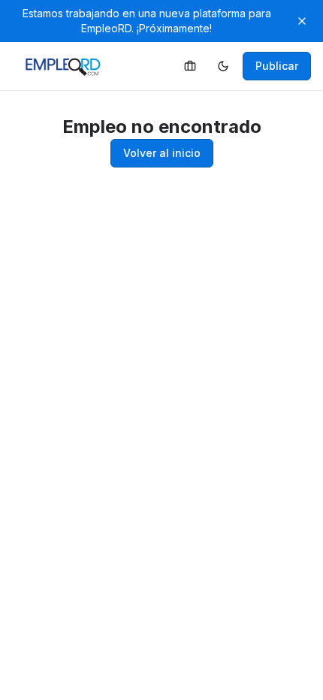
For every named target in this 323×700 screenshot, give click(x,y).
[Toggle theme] (223, 66)
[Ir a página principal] (190, 66)
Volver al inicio (162, 152)
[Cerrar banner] (302, 21)
